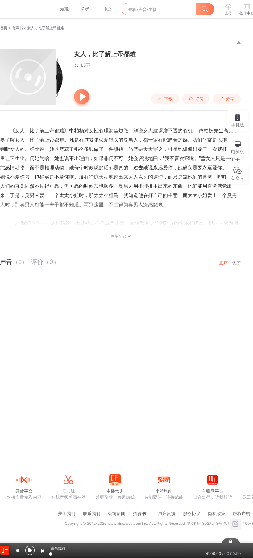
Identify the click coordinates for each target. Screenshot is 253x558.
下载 (168, 98)
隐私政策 (216, 513)
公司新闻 (116, 513)
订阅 (199, 98)
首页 (3, 28)
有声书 (17, 28)
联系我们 (91, 513)
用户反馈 (166, 513)
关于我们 (66, 513)
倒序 (236, 262)
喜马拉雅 (24, 9)
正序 (223, 262)
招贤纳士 (141, 513)
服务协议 (191, 513)
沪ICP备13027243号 (204, 523)
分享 (230, 98)
